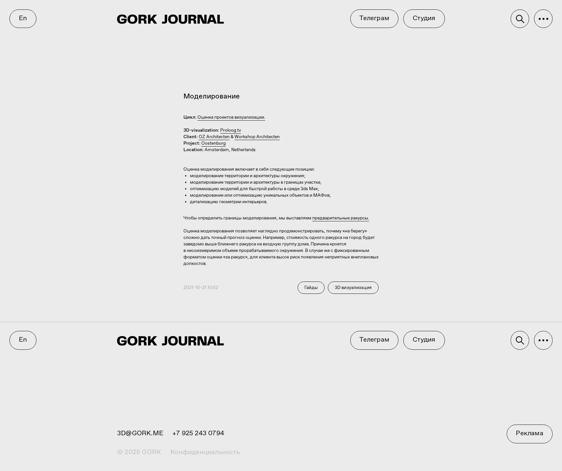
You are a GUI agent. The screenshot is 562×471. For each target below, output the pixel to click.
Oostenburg (213, 143)
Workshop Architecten (257, 137)
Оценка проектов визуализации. (231, 117)
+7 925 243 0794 (198, 433)
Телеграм (374, 18)
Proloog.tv (230, 130)
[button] (543, 18)
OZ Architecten (214, 137)
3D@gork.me (140, 433)
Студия (424, 18)
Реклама (529, 433)
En (23, 18)
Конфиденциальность (205, 452)
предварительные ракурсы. (340, 218)
